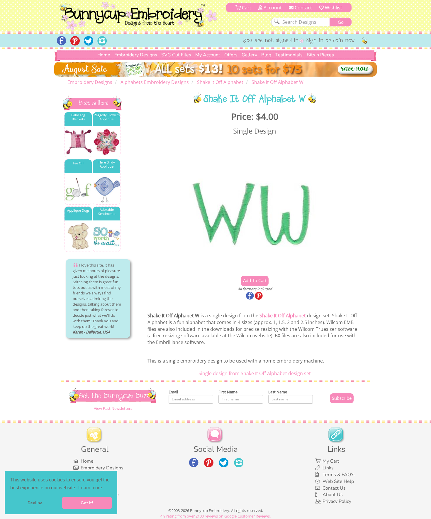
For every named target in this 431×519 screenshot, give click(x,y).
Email (173, 392)
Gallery (249, 55)
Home (103, 55)
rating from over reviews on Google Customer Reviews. (215, 516)
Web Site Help (338, 481)
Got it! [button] (87, 503)
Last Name (277, 392)
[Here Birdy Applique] (106, 189)
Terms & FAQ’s (338, 474)
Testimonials (289, 55)
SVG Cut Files (176, 55)
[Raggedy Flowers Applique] (106, 142)
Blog (266, 55)
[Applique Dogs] (78, 236)
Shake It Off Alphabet (282, 315)
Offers (230, 55)
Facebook (250, 296)
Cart (246, 7)
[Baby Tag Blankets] (78, 142)
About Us (333, 494)
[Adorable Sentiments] (106, 236)
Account (272, 7)
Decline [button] (35, 503)
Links (328, 468)
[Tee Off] (78, 189)
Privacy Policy (337, 501)
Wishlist (333, 7)
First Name (227, 392)
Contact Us (334, 488)
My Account (207, 55)
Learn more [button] (90, 487)
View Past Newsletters (113, 408)
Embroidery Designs (135, 55)
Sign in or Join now (330, 41)
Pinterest (259, 296)
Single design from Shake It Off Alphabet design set (254, 373)
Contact (302, 7)
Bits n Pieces (320, 55)
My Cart (331, 461)
